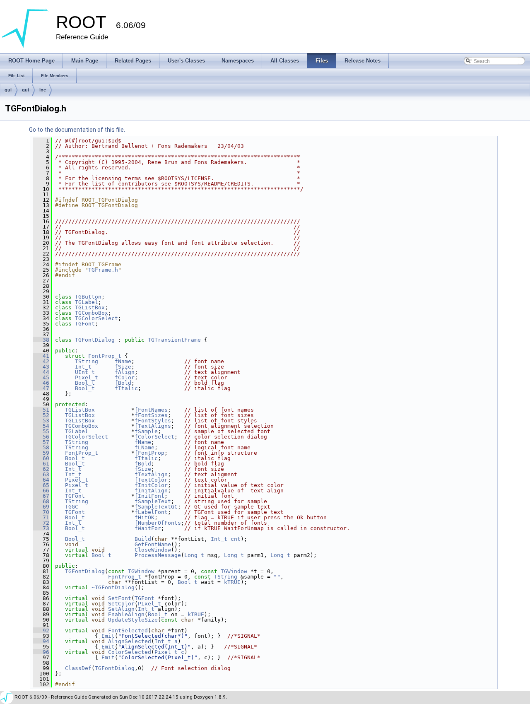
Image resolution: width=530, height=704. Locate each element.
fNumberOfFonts (158, 523)
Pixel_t (86, 377)
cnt (236, 539)
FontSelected (128, 630)
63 (41, 474)
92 (41, 630)
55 (41, 431)
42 (41, 361)
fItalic (126, 388)
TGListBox (90, 307)
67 (41, 496)
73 (41, 528)
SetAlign (121, 609)
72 (41, 523)
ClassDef (78, 668)
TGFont (85, 324)
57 (41, 442)
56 (41, 437)
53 (41, 420)
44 (41, 372)
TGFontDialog (95, 340)
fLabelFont (151, 512)
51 (41, 410)
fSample (146, 431)
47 (41, 388)
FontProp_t (104, 356)
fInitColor (151, 485)
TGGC (71, 507)
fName (123, 361)
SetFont (119, 598)
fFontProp (149, 453)
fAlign (125, 372)
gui (8, 89)
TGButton (88, 297)
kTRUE (232, 582)
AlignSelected (129, 641)
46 (41, 383)
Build (143, 539)
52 (41, 415)
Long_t (194, 555)
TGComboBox (91, 313)
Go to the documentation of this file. (77, 129)
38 (41, 340)
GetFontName (153, 544)
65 (41, 485)
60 (41, 458)
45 (41, 377)
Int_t (83, 367)
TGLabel (86, 302)
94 (41, 641)
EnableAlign (126, 614)
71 (41, 517)
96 (41, 652)
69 (41, 507)
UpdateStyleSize (133, 620)
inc (42, 89)
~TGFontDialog (113, 587)
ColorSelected (129, 652)
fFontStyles (153, 420)
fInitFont (149, 496)
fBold (123, 383)
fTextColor (151, 480)
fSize (123, 367)
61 (41, 463)
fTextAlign (151, 474)
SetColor (121, 603)
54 (41, 426)
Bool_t (85, 383)
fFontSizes (151, 415)
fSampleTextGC (156, 507)
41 (41, 356)
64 (41, 480)
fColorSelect (154, 437)
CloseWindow (153, 550)
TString (86, 361)
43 (41, 367)
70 (41, 512)
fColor (125, 377)
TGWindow (141, 571)
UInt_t (85, 372)
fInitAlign (151, 490)
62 (41, 469)
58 (41, 447)
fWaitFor (148, 528)
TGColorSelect (96, 318)
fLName (144, 447)
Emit (108, 636)
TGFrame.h (103, 270)
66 (41, 490)
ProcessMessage (158, 555)
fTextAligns (153, 426)
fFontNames (151, 410)
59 (41, 453)
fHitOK (144, 517)
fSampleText (153, 501)
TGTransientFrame (174, 340)
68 (41, 501)
